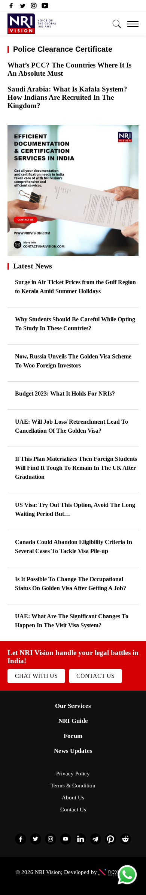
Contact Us (95, 676)
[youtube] (45, 7)
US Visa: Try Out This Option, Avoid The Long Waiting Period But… (75, 509)
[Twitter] (22, 7)
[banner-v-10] (73, 252)
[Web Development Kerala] (114, 872)
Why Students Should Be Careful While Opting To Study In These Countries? (75, 323)
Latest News (32, 266)
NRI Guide (73, 720)
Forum (73, 735)
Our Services (73, 705)
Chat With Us (36, 676)
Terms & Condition (73, 786)
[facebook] (11, 7)
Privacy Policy (73, 774)
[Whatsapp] (127, 884)
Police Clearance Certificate (62, 49)
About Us (73, 798)
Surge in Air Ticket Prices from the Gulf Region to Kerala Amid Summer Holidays (75, 286)
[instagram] (33, 7)
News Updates (73, 750)
